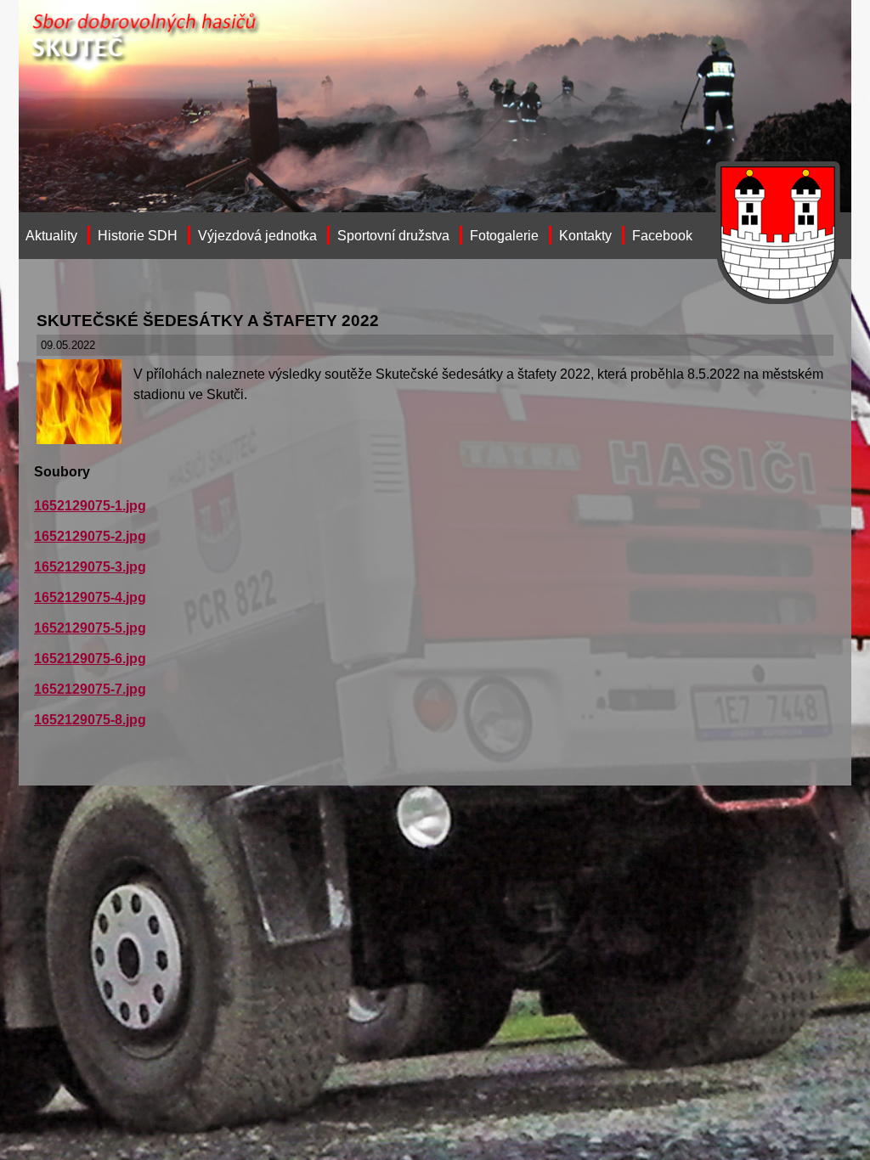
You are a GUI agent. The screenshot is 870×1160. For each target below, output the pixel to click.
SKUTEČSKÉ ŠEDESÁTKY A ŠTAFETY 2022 (208, 320)
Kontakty (585, 235)
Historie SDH (138, 235)
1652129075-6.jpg (90, 658)
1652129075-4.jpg (90, 597)
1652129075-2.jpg (90, 536)
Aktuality (51, 235)
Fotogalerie (504, 235)
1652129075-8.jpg (90, 719)
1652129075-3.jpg (90, 567)
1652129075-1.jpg (90, 505)
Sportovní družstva (393, 235)
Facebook (662, 235)
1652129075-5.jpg (90, 628)
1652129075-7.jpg (90, 689)
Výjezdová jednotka (257, 235)
